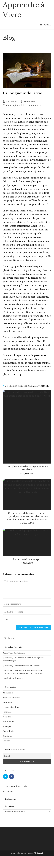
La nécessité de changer (27, 559)
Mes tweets (8, 791)
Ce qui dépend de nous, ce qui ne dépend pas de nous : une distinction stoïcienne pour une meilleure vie (27, 516)
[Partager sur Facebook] (11, 776)
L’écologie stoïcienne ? (13, 678)
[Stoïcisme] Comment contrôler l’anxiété (21, 666)
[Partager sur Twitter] (5, 776)
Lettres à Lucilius (11, 707)
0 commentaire (33, 105)
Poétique (7, 726)
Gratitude (7, 702)
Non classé (8, 717)
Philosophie (12, 105)
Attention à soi (9, 693)
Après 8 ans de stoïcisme (14, 653)
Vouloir (6, 741)
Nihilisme (7, 712)
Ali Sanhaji (11, 102)
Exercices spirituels (11, 697)
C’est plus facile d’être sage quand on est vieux (27, 468)
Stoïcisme (7, 736)
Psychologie (8, 731)
